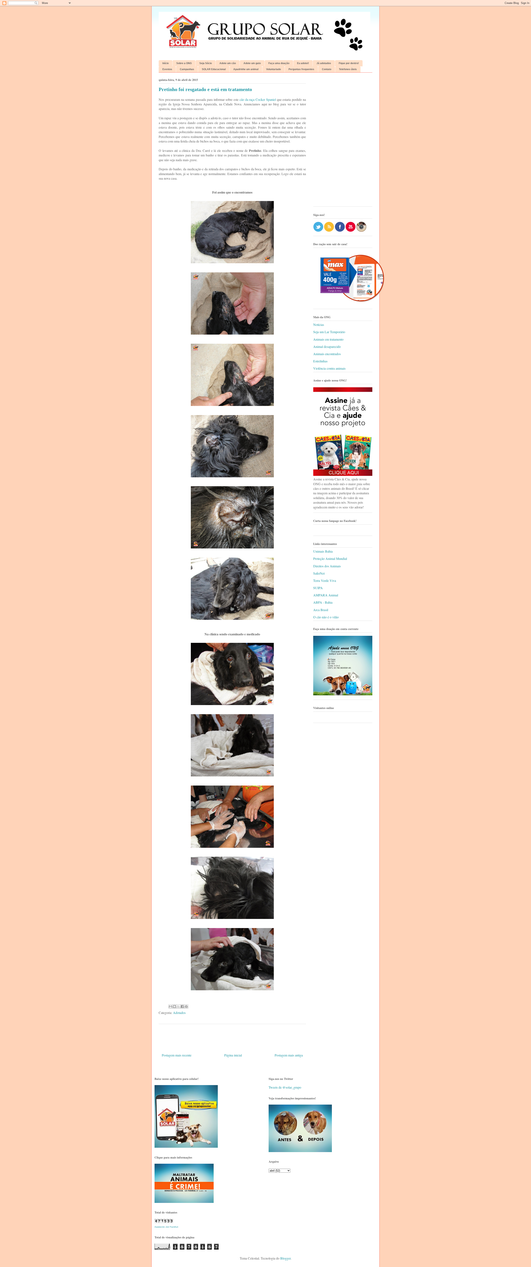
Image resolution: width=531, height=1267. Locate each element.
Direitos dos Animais (327, 566)
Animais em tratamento (328, 339)
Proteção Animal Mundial (330, 558)
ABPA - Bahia (322, 602)
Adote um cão (227, 63)
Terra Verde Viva (324, 580)
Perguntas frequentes (301, 69)
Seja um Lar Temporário (329, 332)
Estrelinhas (320, 361)
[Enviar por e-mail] (170, 1006)
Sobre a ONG (184, 63)
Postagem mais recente (176, 1055)
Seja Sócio (205, 63)
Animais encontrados (327, 354)
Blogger (285, 1258)
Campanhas (187, 69)
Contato (326, 69)
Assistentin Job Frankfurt (166, 1227)
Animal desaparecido (327, 346)
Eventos (167, 69)
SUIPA (318, 588)
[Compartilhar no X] (178, 1006)
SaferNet (319, 573)
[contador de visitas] (164, 1221)
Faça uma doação (278, 63)
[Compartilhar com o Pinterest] (186, 1006)
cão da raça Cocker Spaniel (258, 99)
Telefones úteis (348, 69)
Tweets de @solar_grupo (285, 1087)
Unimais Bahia (323, 551)
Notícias (318, 324)
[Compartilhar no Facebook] (182, 1006)
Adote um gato (252, 63)
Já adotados (324, 63)
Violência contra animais (329, 368)
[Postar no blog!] (174, 1006)
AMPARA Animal (325, 595)
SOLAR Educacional (214, 69)
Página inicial (233, 1055)
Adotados (179, 1012)
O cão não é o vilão (326, 617)
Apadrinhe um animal (245, 69)
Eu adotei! (303, 63)
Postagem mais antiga (289, 1055)
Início (165, 63)
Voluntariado (273, 69)
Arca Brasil (320, 610)
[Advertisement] (342, 141)
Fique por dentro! (349, 63)
